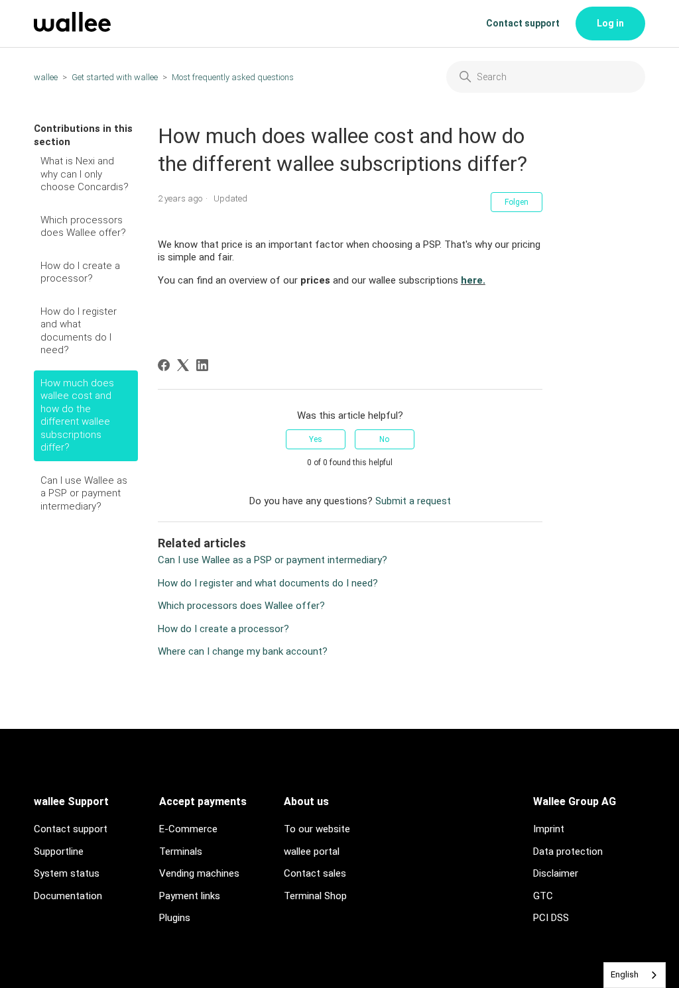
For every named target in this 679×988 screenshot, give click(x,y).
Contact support (523, 23)
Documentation (68, 896)
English (625, 974)
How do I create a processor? (80, 272)
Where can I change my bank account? (243, 651)
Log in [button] (610, 23)
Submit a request (413, 501)
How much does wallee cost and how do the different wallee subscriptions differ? (77, 415)
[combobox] (634, 975)
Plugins (174, 918)
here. (473, 280)
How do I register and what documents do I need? (78, 331)
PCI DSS (551, 918)
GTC (543, 896)
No (384, 439)
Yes (315, 439)
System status (66, 873)
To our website (317, 829)
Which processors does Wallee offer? (83, 226)
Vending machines (199, 873)
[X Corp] (183, 365)
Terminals (180, 851)
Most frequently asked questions (233, 77)
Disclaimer (555, 873)
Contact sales (315, 873)
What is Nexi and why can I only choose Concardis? (84, 174)
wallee (46, 77)
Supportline (59, 851)
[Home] (72, 28)
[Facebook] (164, 365)
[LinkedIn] (202, 365)
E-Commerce (188, 829)
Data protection (568, 851)
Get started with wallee (115, 77)
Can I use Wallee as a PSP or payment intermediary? (83, 493)
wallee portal (312, 851)
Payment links (189, 896)
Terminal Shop (315, 896)
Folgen (516, 202)
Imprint (548, 829)
